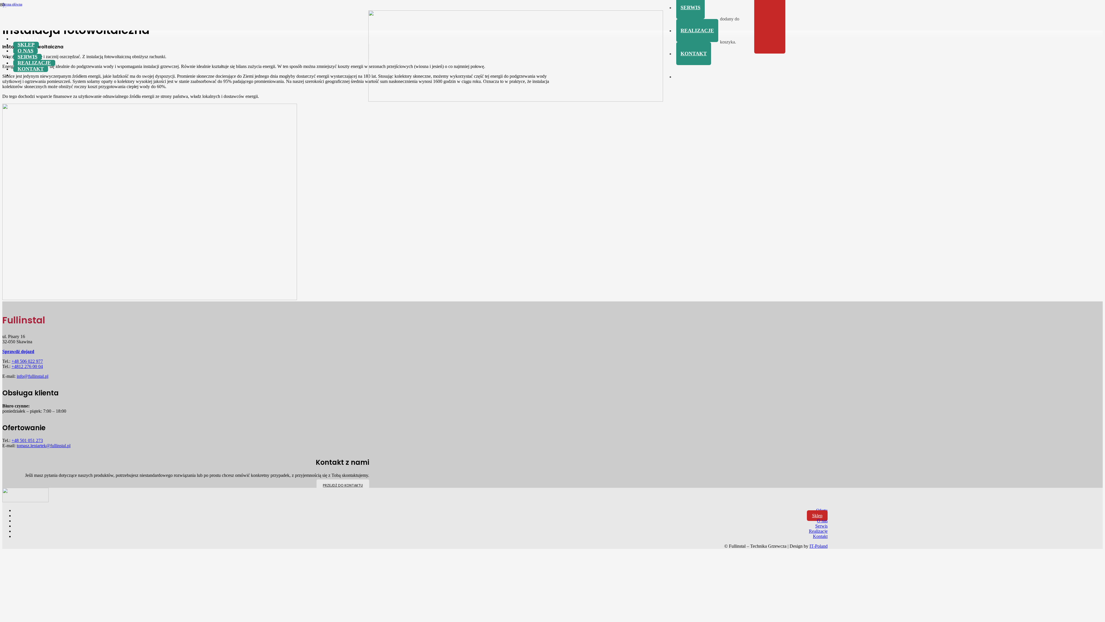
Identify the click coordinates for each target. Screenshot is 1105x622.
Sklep (817, 515)
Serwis (821, 526)
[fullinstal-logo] (515, 100)
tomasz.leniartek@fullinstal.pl (44, 445)
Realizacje (818, 531)
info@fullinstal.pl (32, 376)
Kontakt (820, 536)
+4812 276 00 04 (27, 366)
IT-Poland (818, 546)
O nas (822, 520)
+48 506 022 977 (27, 361)
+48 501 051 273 (27, 440)
